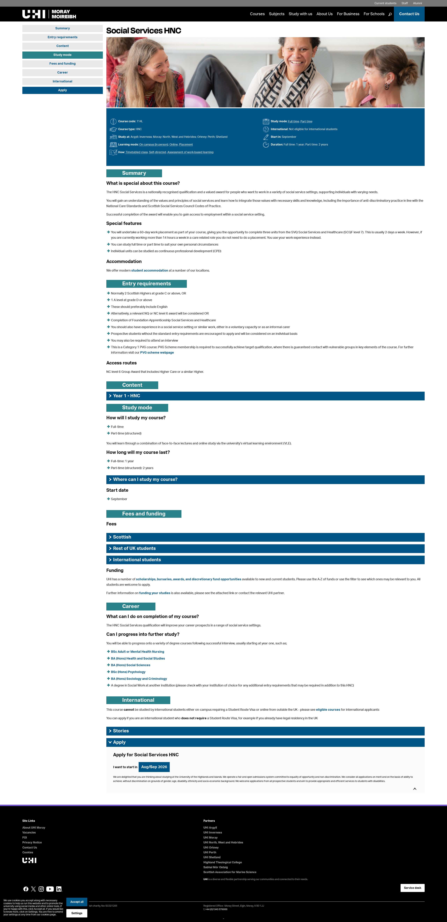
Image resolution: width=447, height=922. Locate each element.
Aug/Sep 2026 (154, 767)
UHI (205, 879)
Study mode (62, 55)
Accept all (76, 902)
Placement (186, 144)
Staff (405, 3)
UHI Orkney (211, 847)
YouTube (50, 889)
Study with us (300, 14)
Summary (62, 28)
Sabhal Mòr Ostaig (215, 867)
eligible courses (328, 709)
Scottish (119, 537)
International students (134, 560)
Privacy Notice (32, 842)
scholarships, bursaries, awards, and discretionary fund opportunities (188, 579)
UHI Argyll (210, 827)
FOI (24, 837)
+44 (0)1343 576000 (216, 909)
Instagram (41, 889)
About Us (325, 14)
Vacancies (29, 832)
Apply (62, 90)
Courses (257, 14)
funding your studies (154, 593)
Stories (118, 731)
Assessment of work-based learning (190, 152)
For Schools (374, 14)
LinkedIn (59, 889)
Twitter (33, 889)
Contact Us (409, 14)
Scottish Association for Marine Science (229, 872)
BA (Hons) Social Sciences (130, 665)
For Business (348, 14)
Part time (306, 121)
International (62, 81)
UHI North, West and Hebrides (223, 842)
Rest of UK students (132, 548)
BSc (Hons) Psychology (128, 672)
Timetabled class (137, 152)
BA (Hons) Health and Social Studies (138, 658)
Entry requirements (63, 37)
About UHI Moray (33, 827)
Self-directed (157, 152)
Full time (293, 121)
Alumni (417, 3)
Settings (76, 913)
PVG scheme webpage (157, 352)
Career (62, 72)
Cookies (27, 852)
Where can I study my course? (142, 479)
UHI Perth (209, 852)
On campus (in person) (153, 144)
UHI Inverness (212, 832)
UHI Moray (210, 837)
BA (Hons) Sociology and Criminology (139, 678)
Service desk (412, 888)
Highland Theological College (222, 862)
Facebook (25, 889)
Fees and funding (62, 63)
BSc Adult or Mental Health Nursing (137, 651)
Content (62, 46)
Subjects (276, 14)
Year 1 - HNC (124, 396)
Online (174, 144)
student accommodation (149, 270)
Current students (385, 3)
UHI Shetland (212, 857)
